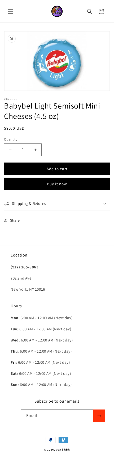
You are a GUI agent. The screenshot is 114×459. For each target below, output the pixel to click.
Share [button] (15, 220)
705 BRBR (63, 449)
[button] (10, 11)
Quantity (10, 139)
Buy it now (57, 183)
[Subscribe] (99, 416)
